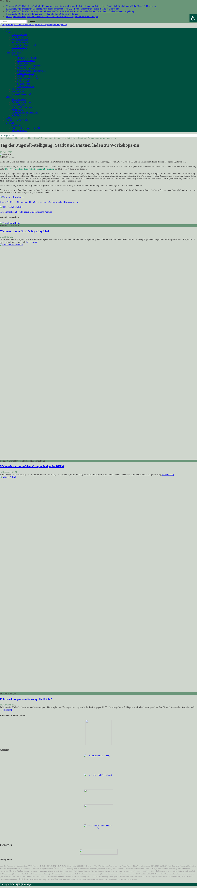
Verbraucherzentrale (82, 869)
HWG (95, 866)
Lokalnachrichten (19, 34)
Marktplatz (191, 866)
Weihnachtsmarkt (165, 871)
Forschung (93, 869)
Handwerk (61, 876)
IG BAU (19, 876)
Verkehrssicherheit (117, 871)
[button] (193, 18)
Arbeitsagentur (113, 876)
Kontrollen (160, 874)
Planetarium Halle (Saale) (29, 65)
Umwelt (105, 866)
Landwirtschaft (52, 876)
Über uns (10, 123)
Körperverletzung (104, 871)
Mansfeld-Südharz (16, 871)
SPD (99, 866)
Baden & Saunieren (26, 60)
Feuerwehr (91, 879)
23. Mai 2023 (6, 152)
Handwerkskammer (118, 879)
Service (9, 97)
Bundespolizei (179, 876)
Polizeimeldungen (20, 37)
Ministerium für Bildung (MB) (43, 874)
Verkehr (3, 868)
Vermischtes (17, 50)
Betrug (10, 874)
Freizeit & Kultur (13, 52)
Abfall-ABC (17, 110)
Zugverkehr (68, 871)
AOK (30, 866)
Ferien (74, 866)
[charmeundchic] (98, 803)
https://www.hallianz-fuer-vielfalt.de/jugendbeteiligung (29, 169)
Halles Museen (24, 63)
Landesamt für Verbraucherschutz (121, 874)
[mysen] (98, 823)
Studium (174, 871)
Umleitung (43, 871)
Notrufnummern (19, 99)
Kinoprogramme (19, 89)
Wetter (50, 871)
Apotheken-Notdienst (21, 102)
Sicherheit (182, 871)
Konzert (104, 874)
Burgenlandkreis (46, 869)
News (62, 865)
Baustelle (175, 866)
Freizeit (15, 55)
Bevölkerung (96, 874)
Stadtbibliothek (29, 876)
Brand (134, 879)
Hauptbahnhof (92, 876)
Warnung (36, 866)
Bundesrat (17, 874)
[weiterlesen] (32, 242)
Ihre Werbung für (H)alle (17, 120)
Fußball (76, 876)
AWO (110, 866)
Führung (83, 876)
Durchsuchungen (32, 879)
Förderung (183, 866)
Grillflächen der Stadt (27, 76)
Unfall (129, 879)
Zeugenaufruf (12, 869)
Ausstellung (141, 876)
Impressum (16, 125)
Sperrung (42, 879)
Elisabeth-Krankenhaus (80, 874)
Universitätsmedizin (125, 869)
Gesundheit (190, 871)
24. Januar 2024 (7, 237)
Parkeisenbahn (24, 81)
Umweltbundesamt (143, 866)
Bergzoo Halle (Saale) (27, 58)
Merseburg (117, 866)
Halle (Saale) (54, 879)
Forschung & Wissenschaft (24, 45)
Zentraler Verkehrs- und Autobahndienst (13, 866)
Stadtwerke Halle (78, 879)
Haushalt (25, 874)
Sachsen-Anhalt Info (21, 42)
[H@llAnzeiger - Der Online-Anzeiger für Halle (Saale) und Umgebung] (33, 24)
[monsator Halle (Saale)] (98, 755)
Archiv (9, 117)
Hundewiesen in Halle (27, 78)
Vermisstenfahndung (90, 871)
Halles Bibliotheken (26, 68)
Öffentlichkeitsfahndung (63, 869)
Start (8, 29)
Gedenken (69, 876)
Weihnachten (131, 866)
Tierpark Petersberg (26, 86)
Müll (7, 876)
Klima (124, 866)
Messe (90, 866)
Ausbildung (103, 876)
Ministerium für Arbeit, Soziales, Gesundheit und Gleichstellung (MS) (157, 869)
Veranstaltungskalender (22, 94)
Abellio (190, 876)
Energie (133, 876)
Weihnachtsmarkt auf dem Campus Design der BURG (32, 466)
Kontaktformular (19, 130)
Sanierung (67, 874)
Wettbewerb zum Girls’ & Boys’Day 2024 (24, 231)
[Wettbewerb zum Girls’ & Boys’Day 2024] (10, 223)
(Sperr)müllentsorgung (22, 107)
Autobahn (186, 869)
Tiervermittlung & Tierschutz (25, 112)
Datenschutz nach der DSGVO (26, 128)
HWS (75, 871)
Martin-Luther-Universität (145, 874)
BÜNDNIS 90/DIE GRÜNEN (28, 869)
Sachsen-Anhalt (159, 865)
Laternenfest (4, 871)
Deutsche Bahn (59, 871)
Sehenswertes (23, 84)
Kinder (80, 871)
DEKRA (12, 876)
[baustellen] (98, 744)
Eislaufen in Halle (25, 73)
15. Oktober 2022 (8, 704)
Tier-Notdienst (18, 104)
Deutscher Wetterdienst (9, 879)
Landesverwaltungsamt (107, 869)
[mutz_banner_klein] (99, 854)
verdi (30, 874)
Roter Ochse (168, 876)
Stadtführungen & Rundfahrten (31, 71)
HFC (157, 871)
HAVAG (3, 874)
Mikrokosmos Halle (21, 115)
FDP (169, 866)
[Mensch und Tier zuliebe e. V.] (98, 828)
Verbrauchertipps (19, 47)
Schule (122, 876)
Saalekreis (82, 865)
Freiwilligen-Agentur (154, 876)
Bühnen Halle (18, 91)
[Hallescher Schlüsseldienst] (98, 775)
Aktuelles (10, 32)
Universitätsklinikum (102, 879)
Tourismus (66, 879)
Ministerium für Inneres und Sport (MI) (139, 871)
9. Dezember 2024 (8, 472)
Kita (89, 874)
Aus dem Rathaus (20, 39)
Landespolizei (59, 874)
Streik (127, 876)
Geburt (68, 866)
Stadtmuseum (40, 876)
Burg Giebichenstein (31, 871)
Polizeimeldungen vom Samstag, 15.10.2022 (26, 699)
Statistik (22, 879)
